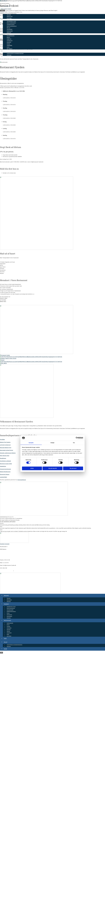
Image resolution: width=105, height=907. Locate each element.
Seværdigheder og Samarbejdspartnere (15, 53)
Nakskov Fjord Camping (5, 442)
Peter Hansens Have (4, 455)
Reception (9, 32)
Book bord (2, 73)
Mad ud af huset (7, 620)
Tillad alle (73, 468)
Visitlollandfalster (21, 479)
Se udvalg (2, 60)
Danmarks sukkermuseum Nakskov (8, 453)
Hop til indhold (3, 0)
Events (5, 50)
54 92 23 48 (7, 6)
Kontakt (6, 56)
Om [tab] (74, 442)
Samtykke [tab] (31, 442)
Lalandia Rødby (3, 477)
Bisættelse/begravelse (11, 26)
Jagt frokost (9, 48)
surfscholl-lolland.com (5, 445)
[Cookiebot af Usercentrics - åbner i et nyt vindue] (77, 438)
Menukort (7, 73)
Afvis (32, 468)
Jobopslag (9, 55)
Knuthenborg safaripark (5, 461)
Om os (5, 642)
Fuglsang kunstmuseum (5, 469)
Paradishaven (3, 458)
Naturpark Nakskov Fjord (5, 447)
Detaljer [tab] (52, 442)
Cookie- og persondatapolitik (6, 570)
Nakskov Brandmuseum (5, 471)
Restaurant (6, 595)
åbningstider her (13, 3)
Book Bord (9, 18)
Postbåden (2, 439)
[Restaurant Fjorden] (6, 9)
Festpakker (6, 604)
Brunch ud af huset (9, 60)
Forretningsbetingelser (19, 570)
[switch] (44, 462)
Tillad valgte (52, 468)
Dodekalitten (3, 466)
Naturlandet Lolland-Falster (6, 450)
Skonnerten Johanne (4, 474)
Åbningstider (3, 554)
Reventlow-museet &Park (6, 463)
